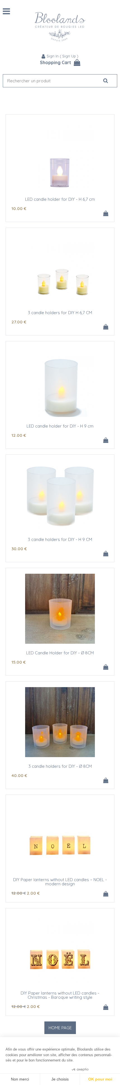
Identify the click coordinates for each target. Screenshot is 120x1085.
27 (18, 322)
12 (18, 435)
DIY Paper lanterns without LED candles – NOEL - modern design (60, 882)
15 (18, 662)
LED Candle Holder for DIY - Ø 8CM (60, 653)
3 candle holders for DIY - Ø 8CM (60, 766)
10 (18, 208)
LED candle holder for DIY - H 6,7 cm (60, 199)
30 (19, 548)
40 (19, 775)
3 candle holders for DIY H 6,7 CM (60, 313)
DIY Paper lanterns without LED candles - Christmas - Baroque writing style (60, 995)
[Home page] (60, 26)
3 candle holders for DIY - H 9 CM (60, 539)
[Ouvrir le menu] (6, 11)
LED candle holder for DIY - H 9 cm (60, 426)
